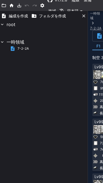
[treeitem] (44, 30)
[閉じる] (84, 16)
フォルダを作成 (52, 15)
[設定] (42, 5)
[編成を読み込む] (19, 5)
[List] (4, 5)
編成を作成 (18, 15)
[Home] (11, 5)
